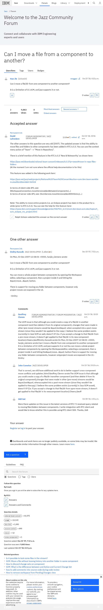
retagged (73, 79)
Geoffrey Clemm (22, 315)
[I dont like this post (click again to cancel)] (97, 95)
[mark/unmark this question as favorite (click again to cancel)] (12, 95)
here (54, 598)
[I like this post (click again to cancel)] (92, 95)
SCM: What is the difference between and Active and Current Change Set (39, 567)
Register (14, 428)
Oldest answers (50, 113)
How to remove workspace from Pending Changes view (31, 572)
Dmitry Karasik (17, 252)
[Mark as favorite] (12, 95)
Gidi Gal (21, 399)
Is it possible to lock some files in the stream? (27, 558)
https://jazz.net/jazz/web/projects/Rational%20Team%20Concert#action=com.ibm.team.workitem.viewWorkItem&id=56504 (54, 180)
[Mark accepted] (12, 217)
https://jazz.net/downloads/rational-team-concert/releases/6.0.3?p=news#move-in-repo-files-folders (53, 163)
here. (72, 444)
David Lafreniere (14, 137)
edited (74, 137)
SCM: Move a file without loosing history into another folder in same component (42, 561)
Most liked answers (51, 109)
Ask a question (12, 454)
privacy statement (34, 603)
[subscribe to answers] (6, 500)
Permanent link (16, 133)
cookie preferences (34, 587)
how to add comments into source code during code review (32, 569)
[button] (101, 577)
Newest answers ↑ (71, 109)
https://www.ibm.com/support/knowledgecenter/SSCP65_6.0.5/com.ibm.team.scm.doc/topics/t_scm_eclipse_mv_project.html (54, 210)
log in (22, 428)
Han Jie (13, 78)
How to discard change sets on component (25, 564)
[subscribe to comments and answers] (6, 505)
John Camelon (24, 365)
